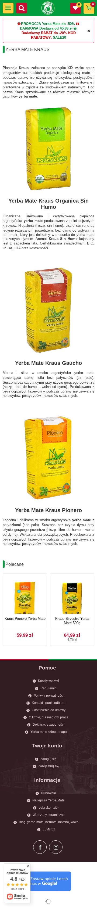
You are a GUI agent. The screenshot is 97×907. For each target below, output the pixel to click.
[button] (8, 8)
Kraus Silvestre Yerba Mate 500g (72, 621)
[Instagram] (56, 847)
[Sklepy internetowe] (48, 901)
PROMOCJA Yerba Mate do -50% (48, 24)
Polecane (14, 564)
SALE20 (59, 37)
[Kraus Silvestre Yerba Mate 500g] (72, 596)
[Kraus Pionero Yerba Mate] (25, 596)
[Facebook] (40, 847)
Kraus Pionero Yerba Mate (25, 619)
